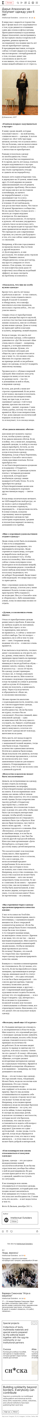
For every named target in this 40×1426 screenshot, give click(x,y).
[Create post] (25, 2)
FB (15, 1416)
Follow (14, 1221)
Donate (9, 3)
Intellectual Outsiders (10, 18)
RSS (37, 1416)
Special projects (11, 1323)
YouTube (28, 1416)
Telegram (11, 1416)
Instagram (22, 1416)
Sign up (7, 1412)
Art (3, 1250)
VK (18, 1416)
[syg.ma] (3, 2)
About (15, 1412)
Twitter (33, 1416)
